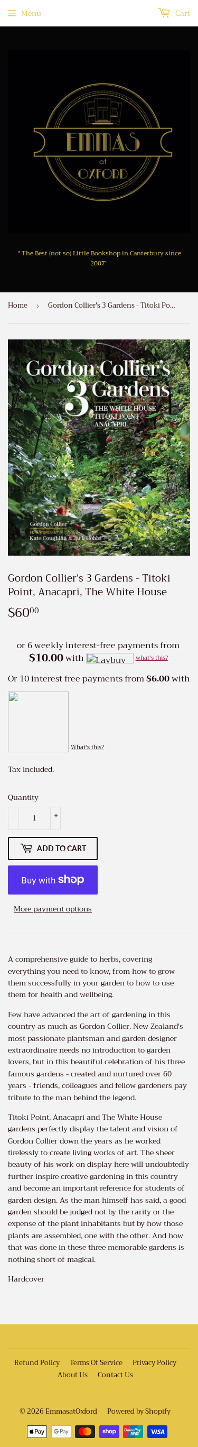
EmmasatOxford (71, 1411)
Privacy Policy (154, 1363)
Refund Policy (37, 1363)
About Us (73, 1375)
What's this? (87, 747)
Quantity (23, 797)
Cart (181, 13)
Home (17, 305)
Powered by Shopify (139, 1411)
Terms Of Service (96, 1363)
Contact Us (115, 1375)
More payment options (53, 909)
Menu (31, 13)
